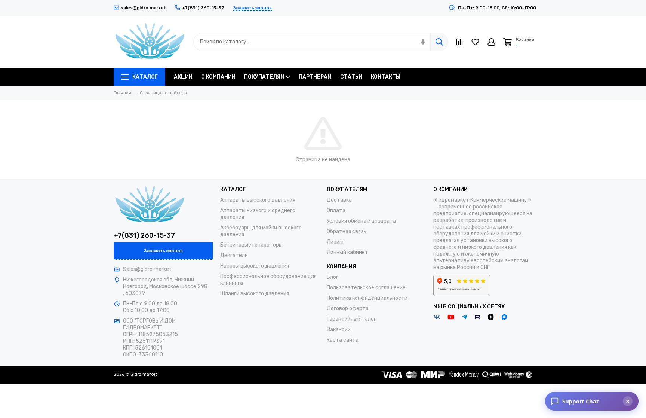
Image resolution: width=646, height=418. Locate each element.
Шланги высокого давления (254, 293)
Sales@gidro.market (147, 269)
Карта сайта (343, 340)
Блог (332, 277)
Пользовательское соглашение (366, 287)
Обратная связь (346, 231)
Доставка (339, 200)
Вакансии (339, 329)
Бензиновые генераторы (251, 245)
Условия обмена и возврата (361, 221)
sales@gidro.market (143, 7)
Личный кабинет (347, 252)
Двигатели (234, 255)
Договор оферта (348, 308)
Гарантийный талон (352, 319)
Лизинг (336, 242)
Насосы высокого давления (254, 266)
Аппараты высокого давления (257, 200)
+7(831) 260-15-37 (144, 235)
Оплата (336, 210)
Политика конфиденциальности (367, 298)
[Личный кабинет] (491, 41)
